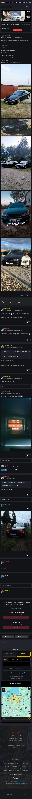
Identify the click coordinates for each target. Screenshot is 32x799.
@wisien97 (3, 469)
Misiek (20, 678)
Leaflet (28, 716)
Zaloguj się (16, 627)
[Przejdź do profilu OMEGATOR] (2, 346)
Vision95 (19, 351)
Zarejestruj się (16, 617)
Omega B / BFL (23, 654)
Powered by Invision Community (16, 796)
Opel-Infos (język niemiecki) (15, 740)
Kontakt (19, 793)
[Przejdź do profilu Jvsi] (2, 465)
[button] (12, 694)
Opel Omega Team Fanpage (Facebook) (16, 743)
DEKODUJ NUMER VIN (16, 664)
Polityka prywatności (9, 793)
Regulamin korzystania (17, 668)
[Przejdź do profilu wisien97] (2, 36)
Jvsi (18, 482)
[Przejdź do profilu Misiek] (2, 329)
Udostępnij (8, 636)
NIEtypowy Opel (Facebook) (16, 738)
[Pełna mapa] (29, 718)
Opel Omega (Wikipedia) (16, 735)
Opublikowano (13, 37)
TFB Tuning (16, 747)
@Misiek (20, 396)
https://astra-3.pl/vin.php (20, 672)
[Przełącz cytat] (2, 351)
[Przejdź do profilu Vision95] (2, 309)
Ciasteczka (25, 793)
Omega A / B (9, 654)
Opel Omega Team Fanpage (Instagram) (16, 745)
